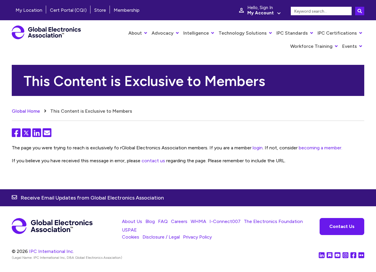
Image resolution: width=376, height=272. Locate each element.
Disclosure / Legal (161, 237)
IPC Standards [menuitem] (292, 33)
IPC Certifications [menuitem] (337, 33)
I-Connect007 (225, 221)
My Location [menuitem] (29, 10)
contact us (153, 160)
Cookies (130, 237)
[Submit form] (359, 11)
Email (47, 132)
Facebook (16, 132)
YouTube (337, 255)
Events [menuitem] (349, 46)
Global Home (26, 111)
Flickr (361, 255)
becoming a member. (320, 148)
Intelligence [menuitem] (196, 33)
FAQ (163, 221)
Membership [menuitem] (127, 10)
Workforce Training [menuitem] (311, 46)
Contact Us (342, 226)
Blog (150, 221)
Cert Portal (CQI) (68, 10)
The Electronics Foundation (273, 221)
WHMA (198, 221)
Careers (179, 221)
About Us (132, 221)
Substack (330, 255)
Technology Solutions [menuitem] (243, 33)
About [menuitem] (135, 33)
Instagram (345, 255)
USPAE (129, 230)
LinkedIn (36, 132)
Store (100, 10)
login (258, 148)
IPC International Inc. (51, 251)
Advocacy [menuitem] (163, 33)
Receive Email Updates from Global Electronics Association (92, 198)
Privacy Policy (197, 237)
